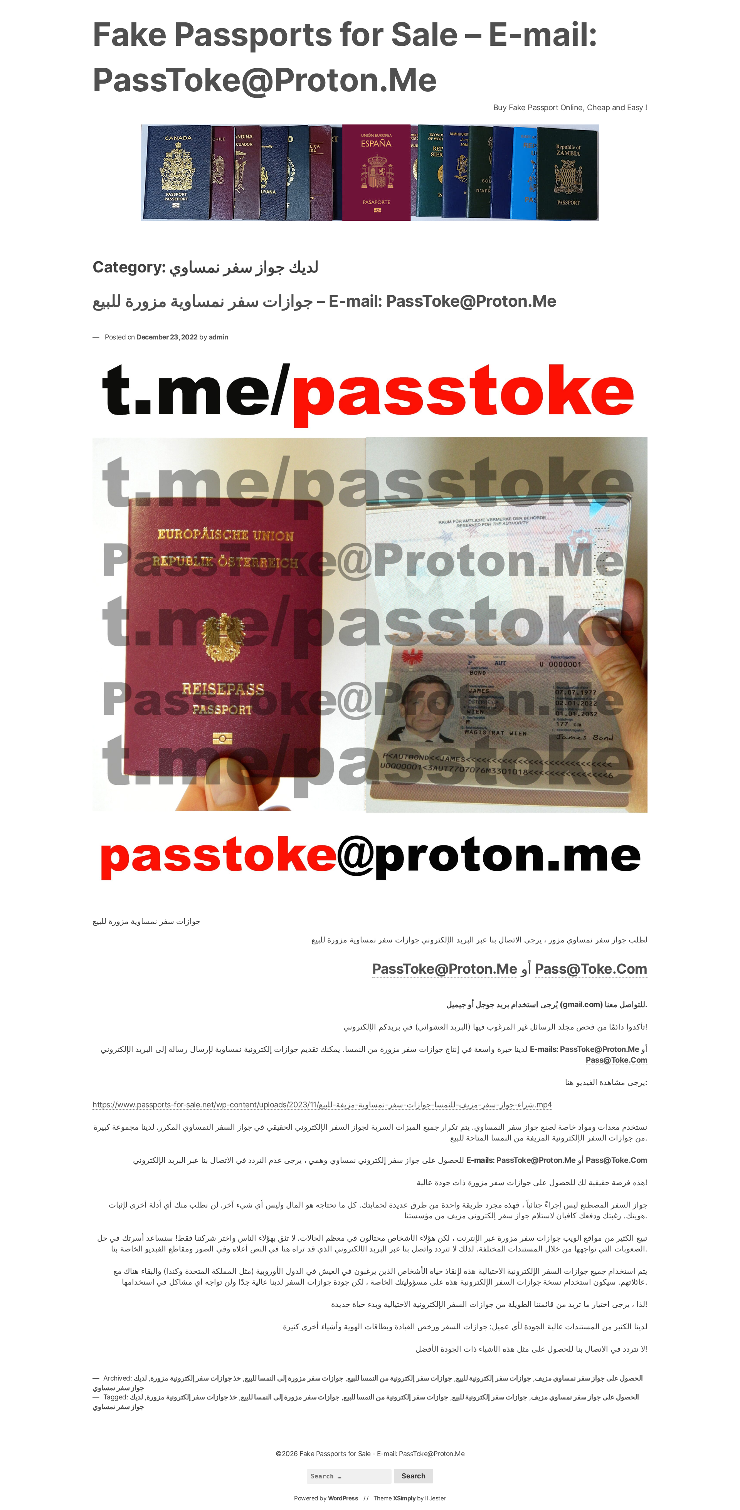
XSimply (404, 1498)
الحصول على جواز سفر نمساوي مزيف (589, 1378)
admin (219, 337)
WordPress (343, 1498)
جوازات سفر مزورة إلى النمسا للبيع (294, 1378)
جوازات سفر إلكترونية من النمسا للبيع (399, 1378)
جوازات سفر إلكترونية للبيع (493, 1378)
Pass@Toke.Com (591, 968)
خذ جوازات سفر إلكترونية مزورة (195, 1378)
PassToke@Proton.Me (444, 968)
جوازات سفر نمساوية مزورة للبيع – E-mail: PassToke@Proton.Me (324, 301)
